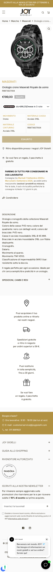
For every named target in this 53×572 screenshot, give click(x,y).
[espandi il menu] (4, 12)
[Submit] (47, 506)
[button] (48, 12)
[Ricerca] (43, 12)
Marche (15, 21)
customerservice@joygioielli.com (30, 425)
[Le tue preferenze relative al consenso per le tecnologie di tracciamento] (5, 567)
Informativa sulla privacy (18, 519)
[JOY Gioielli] (25, 12)
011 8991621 (15, 429)
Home (5, 21)
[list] (26, 50)
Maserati (26, 21)
